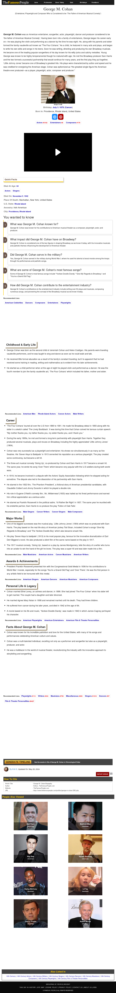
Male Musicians (29, 554)
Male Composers (75, 511)
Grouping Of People (54, 984)
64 (18, 186)
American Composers (88, 579)
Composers (71, 122)
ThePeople (16, 2)
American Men (29, 413)
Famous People (50, 990)
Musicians (55, 696)
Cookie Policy (52, 987)
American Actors (46, 554)
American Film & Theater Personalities (82, 620)
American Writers (81, 554)
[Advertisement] (44, 24)
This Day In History (27, 987)
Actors (39, 122)
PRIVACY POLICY (65, 987)
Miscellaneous (72, 696)
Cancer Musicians (63, 554)
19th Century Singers (56, 976)
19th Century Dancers (73, 976)
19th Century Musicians (90, 976)
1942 (26, 196)
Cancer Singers (58, 511)
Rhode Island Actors (47, 413)
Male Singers (28, 511)
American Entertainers (54, 620)
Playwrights (66, 302)
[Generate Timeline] (18, 762)
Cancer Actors (64, 413)
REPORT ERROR (102, 774)
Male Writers (78, 413)
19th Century (11, 976)
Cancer (68, 107)
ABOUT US (88, 987)
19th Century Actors (24, 976)
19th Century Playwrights (47, 978)
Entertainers (55, 122)
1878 (61, 107)
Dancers (29, 302)
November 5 (18, 196)
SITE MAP (41, 987)
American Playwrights (32, 620)
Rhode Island (20, 203)
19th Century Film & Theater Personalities (72, 978)
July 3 (55, 107)
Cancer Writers (43, 511)
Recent (67, 984)
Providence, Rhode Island (20, 211)
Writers (41, 696)
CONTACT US (78, 987)
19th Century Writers (40, 976)
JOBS (95, 987)
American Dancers (49, 579)
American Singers (31, 579)
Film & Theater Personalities (17, 701)
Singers (16, 190)
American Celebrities (14, 302)
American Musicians (68, 579)
